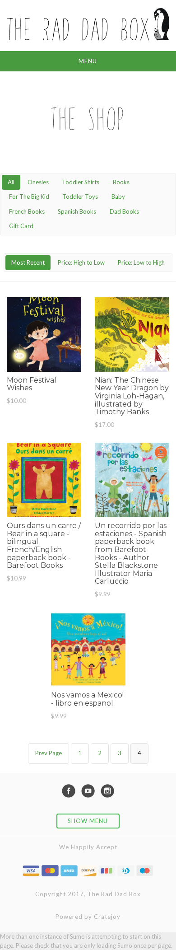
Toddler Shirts (80, 182)
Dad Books (124, 211)
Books (121, 182)
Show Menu (88, 820)
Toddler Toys (80, 196)
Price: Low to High (141, 262)
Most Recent (28, 262)
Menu (88, 61)
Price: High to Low (81, 262)
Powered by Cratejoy (88, 916)
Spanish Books (77, 211)
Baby (118, 196)
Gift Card (21, 225)
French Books (27, 211)
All (11, 182)
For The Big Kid (29, 196)
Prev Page (48, 753)
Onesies (38, 182)
